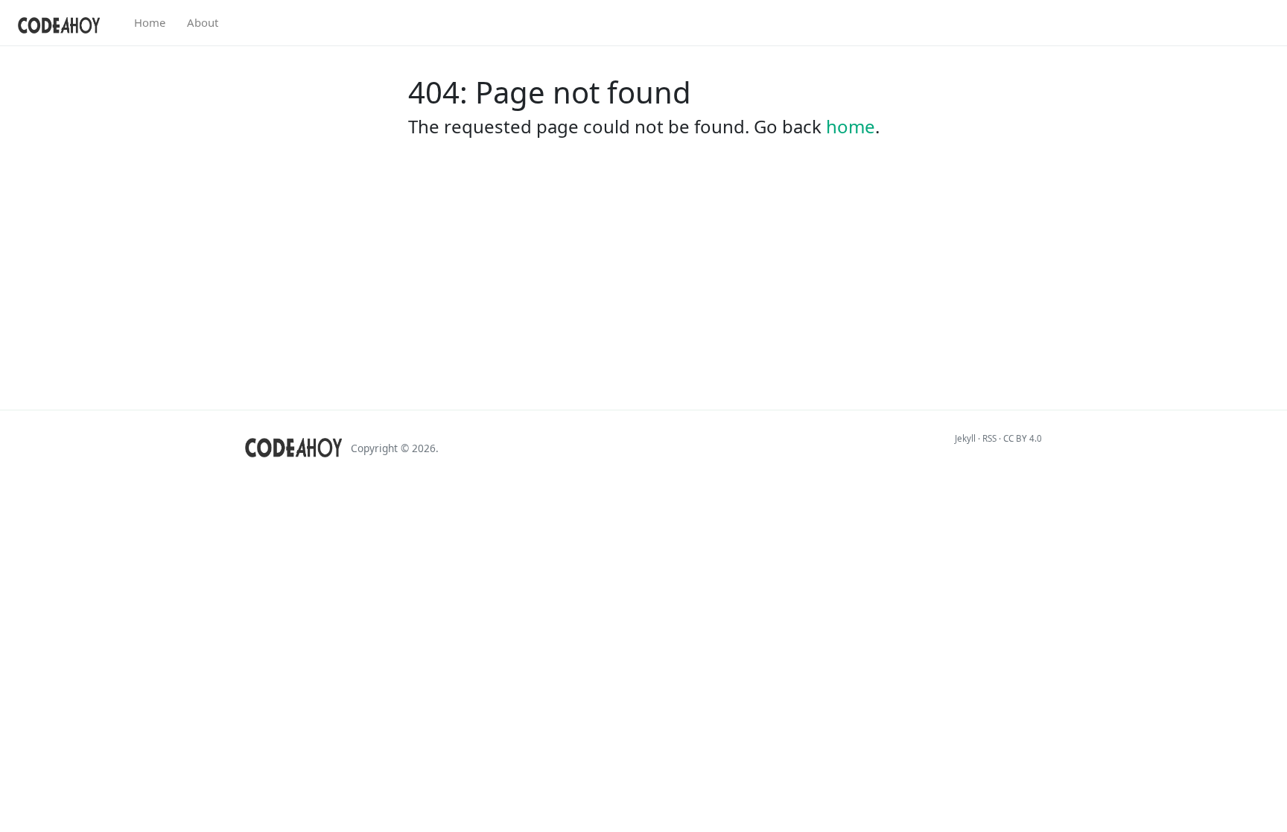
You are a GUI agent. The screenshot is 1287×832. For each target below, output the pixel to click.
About (202, 22)
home (850, 126)
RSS (989, 438)
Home (149, 22)
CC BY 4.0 (1022, 438)
